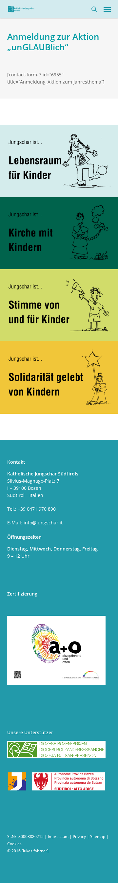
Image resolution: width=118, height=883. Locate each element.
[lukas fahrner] (35, 851)
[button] (107, 9)
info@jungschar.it (43, 522)
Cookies (14, 843)
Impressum (58, 836)
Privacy (79, 836)
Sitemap (97, 836)
